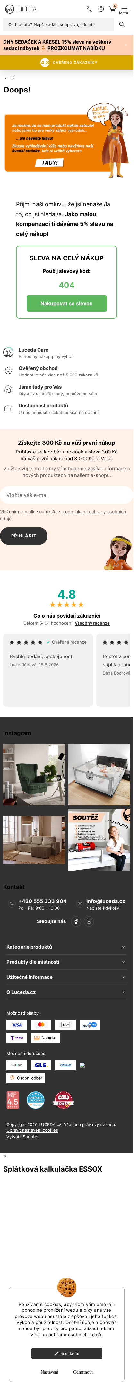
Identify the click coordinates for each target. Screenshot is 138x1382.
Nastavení (49, 1372)
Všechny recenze (92, 623)
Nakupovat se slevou (66, 303)
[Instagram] (89, 921)
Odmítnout (83, 1372)
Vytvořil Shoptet (22, 1136)
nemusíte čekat (46, 412)
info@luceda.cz (105, 901)
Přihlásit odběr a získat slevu (24, 539)
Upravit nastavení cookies (32, 1130)
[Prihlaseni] (101, 9)
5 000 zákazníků (82, 374)
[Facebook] (76, 921)
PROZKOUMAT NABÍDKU (76, 48)
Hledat (122, 24)
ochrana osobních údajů (74, 1334)
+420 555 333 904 (42, 901)
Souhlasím (69, 1353)
